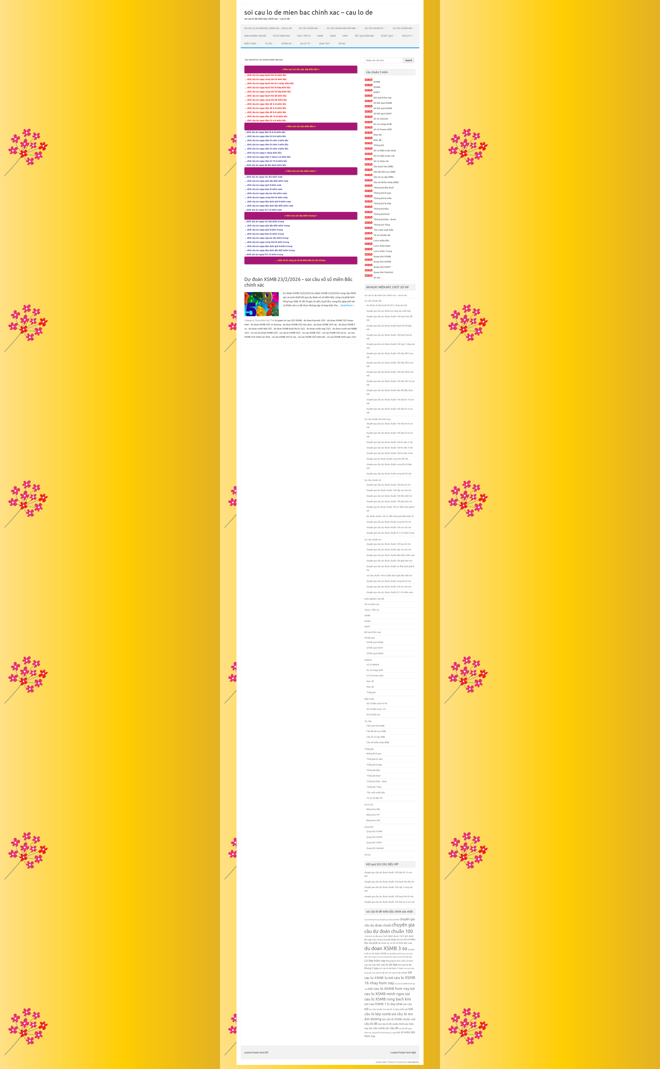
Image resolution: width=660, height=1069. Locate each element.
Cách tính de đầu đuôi (373, 936)
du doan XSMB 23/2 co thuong (266, 324)
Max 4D (377, 140)
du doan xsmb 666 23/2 (260, 328)
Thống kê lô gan (382, 193)
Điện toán (250, 43)
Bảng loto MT (373, 814)
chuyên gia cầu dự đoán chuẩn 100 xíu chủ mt (388, 527)
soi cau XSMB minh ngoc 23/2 (341, 337)
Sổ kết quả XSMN (382, 108)
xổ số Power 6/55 (382, 129)
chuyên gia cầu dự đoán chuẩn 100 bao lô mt (388, 484)
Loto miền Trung (382, 251)
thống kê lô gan (373, 753)
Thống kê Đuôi (381, 214)
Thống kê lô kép (382, 203)
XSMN (333, 36)
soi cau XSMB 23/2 (311, 332)
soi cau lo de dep (386, 964)
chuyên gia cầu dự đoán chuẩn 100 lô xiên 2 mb (389, 442)
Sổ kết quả (387, 36)
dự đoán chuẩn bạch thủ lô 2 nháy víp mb (386, 305)
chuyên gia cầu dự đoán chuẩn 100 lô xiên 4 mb (389, 453)
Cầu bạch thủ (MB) (383, 166)
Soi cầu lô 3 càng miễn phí (395, 1009)
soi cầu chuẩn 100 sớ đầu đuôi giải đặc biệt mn (389, 575)
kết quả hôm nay (364, 36)
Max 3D (377, 134)
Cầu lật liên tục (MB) (384, 172)
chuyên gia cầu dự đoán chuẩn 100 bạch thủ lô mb (389, 896)
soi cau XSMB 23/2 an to (334, 332)
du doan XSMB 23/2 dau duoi (297, 324)
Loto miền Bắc (381, 240)
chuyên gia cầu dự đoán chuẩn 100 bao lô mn (388, 544)
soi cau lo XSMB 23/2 (289, 332)
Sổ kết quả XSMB (382, 103)
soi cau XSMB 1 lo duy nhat (383, 1004)
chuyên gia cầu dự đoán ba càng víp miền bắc (388, 311)
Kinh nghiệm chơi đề (255, 36)
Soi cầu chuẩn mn (402, 28)
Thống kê (286, 43)
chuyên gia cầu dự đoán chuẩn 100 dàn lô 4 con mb (389, 902)
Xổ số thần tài (381, 161)
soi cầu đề (391, 1028)
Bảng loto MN (373, 820)
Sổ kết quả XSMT (382, 113)
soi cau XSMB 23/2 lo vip (284, 337)
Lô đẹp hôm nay (375, 960)
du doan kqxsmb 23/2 (314, 320)
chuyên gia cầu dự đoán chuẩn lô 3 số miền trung (390, 533)
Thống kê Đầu (381, 208)
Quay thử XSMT (382, 267)
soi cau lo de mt (380, 972)
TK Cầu (268, 43)
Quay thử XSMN (382, 261)
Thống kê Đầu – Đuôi (384, 219)
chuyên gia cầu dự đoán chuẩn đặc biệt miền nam (390, 555)
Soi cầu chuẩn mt (374, 28)
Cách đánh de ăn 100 (393, 936)
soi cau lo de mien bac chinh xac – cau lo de (308, 12)
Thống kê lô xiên (382, 198)
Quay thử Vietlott (383, 272)
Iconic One (381, 1062)
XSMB (320, 36)
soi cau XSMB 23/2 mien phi (311, 337)
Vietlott (407, 36)
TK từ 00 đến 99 (381, 235)
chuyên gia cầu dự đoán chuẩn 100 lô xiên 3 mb (389, 447)
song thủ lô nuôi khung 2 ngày (384, 1033)
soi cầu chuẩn (375, 1009)
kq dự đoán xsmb (394, 954)
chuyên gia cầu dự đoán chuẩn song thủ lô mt (388, 522)
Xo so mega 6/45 (382, 124)
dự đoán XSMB (379, 953)
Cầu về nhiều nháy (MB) (386, 182)
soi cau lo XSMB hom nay (388, 988)
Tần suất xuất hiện (383, 230)
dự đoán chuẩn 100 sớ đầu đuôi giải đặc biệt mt (390, 516)
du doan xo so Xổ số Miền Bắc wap (395, 943)
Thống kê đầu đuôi (383, 187)
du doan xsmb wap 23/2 (319, 328)
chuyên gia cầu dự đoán (389, 920)
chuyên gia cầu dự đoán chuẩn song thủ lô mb (388, 473)
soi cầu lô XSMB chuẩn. (396, 1019)
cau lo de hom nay (371, 920)
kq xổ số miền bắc (405, 957)
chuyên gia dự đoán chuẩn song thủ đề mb (387, 459)
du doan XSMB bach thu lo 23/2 (289, 328)
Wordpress (413, 1062)
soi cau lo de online (397, 972)
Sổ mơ (342, 43)
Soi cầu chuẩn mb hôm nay (341, 28)
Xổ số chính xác (281, 36)
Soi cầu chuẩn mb (308, 28)
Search (408, 60)
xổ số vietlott (380, 118)
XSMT (345, 36)
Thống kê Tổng (381, 224)
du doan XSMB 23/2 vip (325, 324)
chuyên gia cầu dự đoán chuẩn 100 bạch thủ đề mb (389, 881)
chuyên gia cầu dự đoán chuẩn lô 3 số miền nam (389, 592)
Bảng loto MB (373, 809)
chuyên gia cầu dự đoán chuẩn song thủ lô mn (388, 581)
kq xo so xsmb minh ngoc (387, 957)
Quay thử (324, 43)
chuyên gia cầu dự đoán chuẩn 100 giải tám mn (389, 560)
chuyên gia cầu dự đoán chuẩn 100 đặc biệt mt (389, 496)
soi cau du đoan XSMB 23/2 (264, 332)
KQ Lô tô (305, 43)
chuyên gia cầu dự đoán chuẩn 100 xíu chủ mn (388, 586)
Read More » (347, 305)
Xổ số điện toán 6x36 (384, 150)
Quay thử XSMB (382, 256)
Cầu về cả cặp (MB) (383, 177)
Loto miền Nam (381, 246)
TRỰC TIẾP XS (303, 36)
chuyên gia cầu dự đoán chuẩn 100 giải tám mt (389, 501)
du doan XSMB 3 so (385, 948)
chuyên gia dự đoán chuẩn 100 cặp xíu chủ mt (388, 490)
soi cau (372, 964)
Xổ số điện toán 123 (384, 156)
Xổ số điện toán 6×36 (376, 703)
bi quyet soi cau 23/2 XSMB (288, 320)
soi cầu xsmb (377, 1028)
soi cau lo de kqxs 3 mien (391, 968)
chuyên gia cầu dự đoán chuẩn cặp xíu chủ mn (388, 549)
